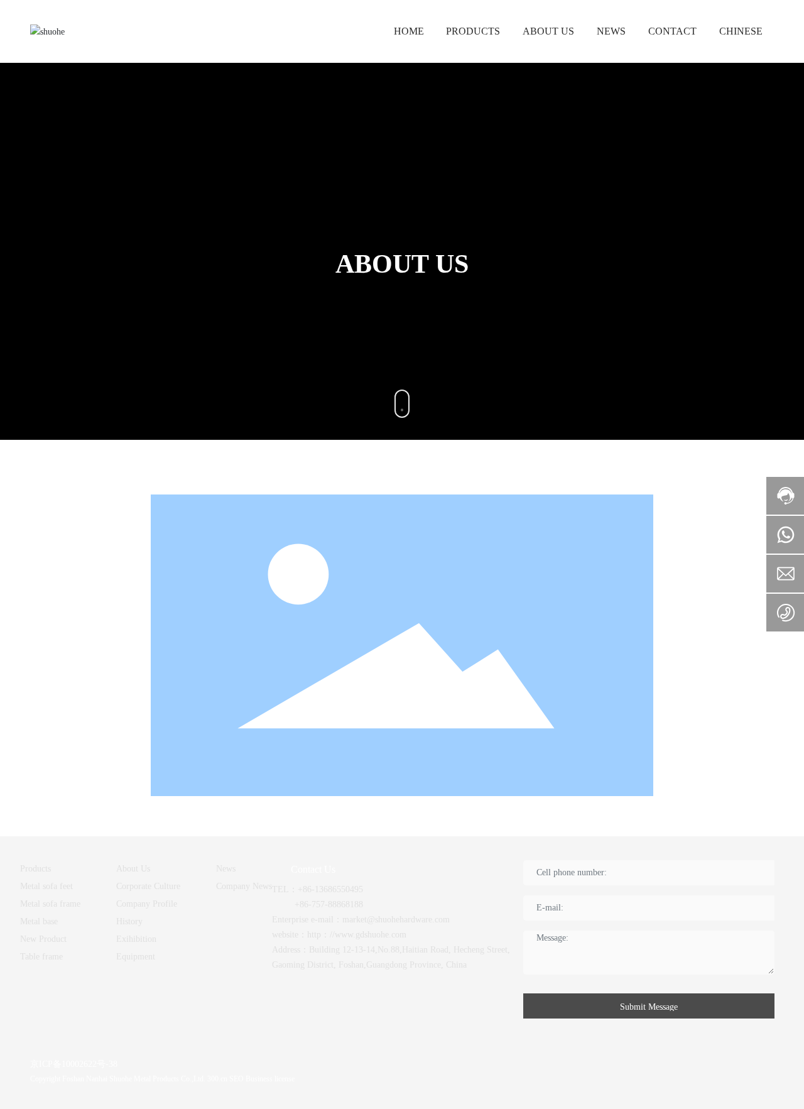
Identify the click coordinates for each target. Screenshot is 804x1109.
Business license (269, 1078)
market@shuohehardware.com (396, 919)
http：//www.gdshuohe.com (356, 934)
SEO (236, 1078)
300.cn (217, 1078)
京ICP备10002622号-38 (73, 1064)
